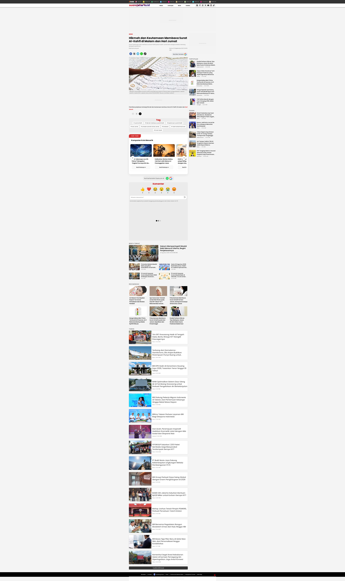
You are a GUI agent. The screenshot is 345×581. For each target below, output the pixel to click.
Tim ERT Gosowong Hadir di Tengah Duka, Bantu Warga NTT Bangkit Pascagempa (168, 336)
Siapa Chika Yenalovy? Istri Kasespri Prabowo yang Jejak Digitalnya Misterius (205, 72)
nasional (199, 156)
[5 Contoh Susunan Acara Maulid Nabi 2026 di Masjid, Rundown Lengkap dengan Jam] (135, 278)
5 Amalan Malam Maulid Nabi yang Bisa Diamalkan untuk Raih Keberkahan (149, 265)
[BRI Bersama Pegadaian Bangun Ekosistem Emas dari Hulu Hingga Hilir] (140, 532)
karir (167, 574)
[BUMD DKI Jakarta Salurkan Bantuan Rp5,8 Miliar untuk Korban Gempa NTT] (140, 500)
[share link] (145, 54)
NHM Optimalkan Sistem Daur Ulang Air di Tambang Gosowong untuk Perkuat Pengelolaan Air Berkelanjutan (169, 384)
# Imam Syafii (158, 130)
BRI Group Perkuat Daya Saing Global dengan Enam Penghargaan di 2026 (169, 478)
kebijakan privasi (190, 574)
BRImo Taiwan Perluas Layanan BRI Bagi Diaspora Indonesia (168, 415)
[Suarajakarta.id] (139, 6)
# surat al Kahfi (138, 123)
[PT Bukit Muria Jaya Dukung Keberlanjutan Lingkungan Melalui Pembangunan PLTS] (140, 469)
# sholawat (165, 126)
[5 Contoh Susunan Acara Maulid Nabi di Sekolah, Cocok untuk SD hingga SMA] (165, 278)
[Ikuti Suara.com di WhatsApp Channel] (167, 178)
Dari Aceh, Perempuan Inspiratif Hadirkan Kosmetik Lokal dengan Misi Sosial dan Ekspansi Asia (169, 431)
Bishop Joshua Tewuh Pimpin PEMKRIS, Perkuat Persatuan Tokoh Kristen (169, 509)
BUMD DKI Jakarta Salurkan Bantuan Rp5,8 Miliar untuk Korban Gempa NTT (169, 494)
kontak (150, 574)
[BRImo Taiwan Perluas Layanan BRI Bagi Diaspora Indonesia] (140, 422)
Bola (179, 5)
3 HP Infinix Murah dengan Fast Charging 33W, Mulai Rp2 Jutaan (205, 101)
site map (199, 574)
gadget (199, 104)
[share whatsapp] (141, 54)
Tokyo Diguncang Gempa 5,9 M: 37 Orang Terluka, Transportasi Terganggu (205, 133)
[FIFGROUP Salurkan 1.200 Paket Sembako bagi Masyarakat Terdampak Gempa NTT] (140, 453)
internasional (200, 67)
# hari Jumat (134, 126)
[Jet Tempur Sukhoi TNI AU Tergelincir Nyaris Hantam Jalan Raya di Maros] (192, 146)
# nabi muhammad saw (178, 126)
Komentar (158, 183)
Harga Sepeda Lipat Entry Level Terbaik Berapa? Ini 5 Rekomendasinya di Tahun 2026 (205, 91)
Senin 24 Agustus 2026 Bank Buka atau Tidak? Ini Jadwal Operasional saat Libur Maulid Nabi (178, 265)
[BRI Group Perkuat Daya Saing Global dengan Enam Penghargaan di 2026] (140, 484)
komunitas (199, 86)
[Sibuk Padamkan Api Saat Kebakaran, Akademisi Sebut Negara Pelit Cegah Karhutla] (192, 118)
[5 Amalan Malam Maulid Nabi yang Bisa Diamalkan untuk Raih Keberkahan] (135, 269)
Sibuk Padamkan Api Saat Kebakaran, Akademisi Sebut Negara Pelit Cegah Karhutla (205, 115)
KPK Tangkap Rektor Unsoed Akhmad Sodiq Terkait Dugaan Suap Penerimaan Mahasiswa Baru (206, 152)
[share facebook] (131, 54)
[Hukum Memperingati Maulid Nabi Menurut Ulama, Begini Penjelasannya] (143, 253)
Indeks (188, 5)
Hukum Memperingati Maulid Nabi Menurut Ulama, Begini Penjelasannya (173, 248)
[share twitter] (134, 54)
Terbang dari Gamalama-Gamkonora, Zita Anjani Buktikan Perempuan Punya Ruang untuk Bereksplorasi (167, 352)
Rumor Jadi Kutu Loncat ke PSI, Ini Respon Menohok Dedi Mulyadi (205, 124)
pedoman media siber (176, 574)
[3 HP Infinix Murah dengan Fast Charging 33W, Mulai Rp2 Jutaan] (192, 104)
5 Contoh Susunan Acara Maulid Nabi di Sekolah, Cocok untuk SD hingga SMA (178, 275)
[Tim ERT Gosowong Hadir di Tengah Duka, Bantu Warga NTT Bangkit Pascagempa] (140, 343)
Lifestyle (170, 5)
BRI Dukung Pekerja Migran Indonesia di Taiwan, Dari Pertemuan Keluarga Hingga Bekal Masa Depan (169, 399)
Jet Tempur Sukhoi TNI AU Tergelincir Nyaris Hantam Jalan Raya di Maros (205, 143)
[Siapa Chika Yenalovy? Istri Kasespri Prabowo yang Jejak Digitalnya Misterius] (192, 76)
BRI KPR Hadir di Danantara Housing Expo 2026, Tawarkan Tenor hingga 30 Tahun (169, 368)
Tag (158, 119)
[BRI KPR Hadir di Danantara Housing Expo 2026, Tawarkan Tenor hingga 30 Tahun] (140, 374)
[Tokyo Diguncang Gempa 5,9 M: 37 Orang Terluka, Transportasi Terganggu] (192, 137)
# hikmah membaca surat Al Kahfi (154, 123)
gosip (198, 76)
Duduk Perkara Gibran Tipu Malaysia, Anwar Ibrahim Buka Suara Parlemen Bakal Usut (206, 63)
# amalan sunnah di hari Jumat (150, 126)
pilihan (191, 111)
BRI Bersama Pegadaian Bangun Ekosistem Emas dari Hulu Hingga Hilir (169, 525)
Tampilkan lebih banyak (158, 568)
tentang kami (160, 574)
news (198, 118)
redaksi (143, 574)
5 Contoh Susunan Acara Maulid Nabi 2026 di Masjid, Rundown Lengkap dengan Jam (149, 275)
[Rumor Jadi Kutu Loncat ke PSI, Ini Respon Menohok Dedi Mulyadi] (192, 127)
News (161, 5)
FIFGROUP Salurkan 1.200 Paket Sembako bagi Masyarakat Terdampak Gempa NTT (166, 446)
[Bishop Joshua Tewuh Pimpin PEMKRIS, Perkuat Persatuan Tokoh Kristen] (140, 516)
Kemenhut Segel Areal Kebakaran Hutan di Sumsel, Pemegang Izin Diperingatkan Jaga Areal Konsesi (167, 557)
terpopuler (193, 59)
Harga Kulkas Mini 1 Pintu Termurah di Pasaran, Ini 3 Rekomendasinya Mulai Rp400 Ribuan (205, 82)
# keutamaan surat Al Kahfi (174, 123)
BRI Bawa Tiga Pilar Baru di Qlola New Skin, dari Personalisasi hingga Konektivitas (169, 541)
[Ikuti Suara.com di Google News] (170, 178)
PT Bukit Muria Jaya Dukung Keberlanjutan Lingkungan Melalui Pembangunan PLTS (167, 462)
